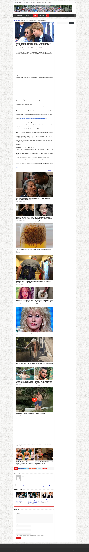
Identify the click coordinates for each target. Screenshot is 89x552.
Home (24, 2)
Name (17, 524)
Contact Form (50, 2)
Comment (18, 513)
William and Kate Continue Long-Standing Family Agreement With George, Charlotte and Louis (33, 500)
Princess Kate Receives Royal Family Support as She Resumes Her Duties (33, 118)
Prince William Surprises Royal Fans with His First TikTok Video (23, 485)
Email (17, 528)
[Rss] (75, 2)
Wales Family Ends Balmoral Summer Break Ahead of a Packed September (21, 500)
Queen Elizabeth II (42, 15)
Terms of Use (38, 2)
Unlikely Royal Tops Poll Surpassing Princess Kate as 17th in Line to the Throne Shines (46, 486)
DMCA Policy (33, 2)
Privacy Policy (44, 2)
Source (17, 167)
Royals (32, 15)
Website (17, 531)
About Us (27, 2)
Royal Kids (36, 15)
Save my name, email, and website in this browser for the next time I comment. (30, 535)
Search (58, 21)
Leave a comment (35, 47)
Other (47, 15)
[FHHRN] (43, 8)
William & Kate (19, 15)
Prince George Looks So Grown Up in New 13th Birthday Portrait (46, 500)
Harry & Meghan (26, 15)
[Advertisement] (34, 65)
